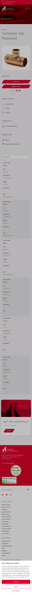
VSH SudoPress (6, 526)
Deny (16, 586)
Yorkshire (4, 509)
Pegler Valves (6, 514)
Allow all (16, 581)
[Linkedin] (2, 495)
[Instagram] (10, 495)
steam (3, 555)
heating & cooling (7, 546)
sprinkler (4, 550)
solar (3, 548)
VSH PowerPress (6, 528)
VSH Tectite (5, 533)
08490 (5, 165)
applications (6, 538)
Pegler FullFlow (6, 512)
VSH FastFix (5, 524)
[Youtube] (6, 495)
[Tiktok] (14, 495)
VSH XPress (5, 521)
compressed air (6, 553)
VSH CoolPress (6, 519)
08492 (5, 204)
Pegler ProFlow (6, 507)
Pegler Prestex (6, 504)
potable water (6, 541)
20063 (5, 282)
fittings (4, 29)
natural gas (5, 543)
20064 (5, 321)
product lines (6, 501)
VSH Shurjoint (6, 531)
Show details (16, 590)
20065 (5, 359)
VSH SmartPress (6, 516)
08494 (5, 243)
